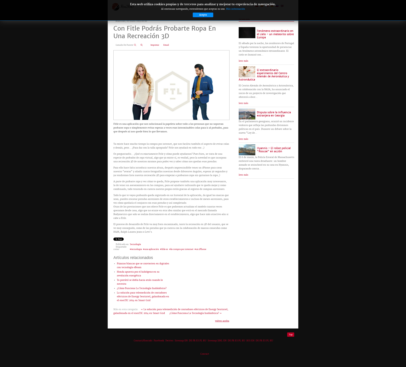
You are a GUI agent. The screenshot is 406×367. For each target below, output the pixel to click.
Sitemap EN (181, 340)
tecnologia (136, 249)
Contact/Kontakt (142, 340)
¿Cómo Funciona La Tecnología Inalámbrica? (142, 288)
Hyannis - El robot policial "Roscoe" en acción (274, 150)
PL (201, 340)
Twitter (169, 340)
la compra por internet (182, 249)
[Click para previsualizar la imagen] (171, 85)
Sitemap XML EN (217, 340)
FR (194, 340)
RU (204, 340)
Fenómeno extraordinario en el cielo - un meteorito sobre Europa (275, 34)
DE (190, 340)
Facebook (159, 340)
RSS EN (250, 340)
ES (197, 340)
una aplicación (151, 249)
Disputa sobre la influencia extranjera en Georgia (274, 114)
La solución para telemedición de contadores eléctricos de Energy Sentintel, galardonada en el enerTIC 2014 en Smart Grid (143, 296)
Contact (204, 354)
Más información (235, 9)
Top (290, 334)
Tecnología (135, 244)
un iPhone (201, 249)
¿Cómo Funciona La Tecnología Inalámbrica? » (195, 313)
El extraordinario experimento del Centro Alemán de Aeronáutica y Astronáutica (264, 74)
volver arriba (222, 321)
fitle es (164, 249)
